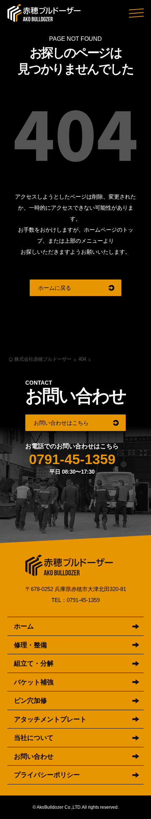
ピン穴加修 (30, 700)
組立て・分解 (34, 663)
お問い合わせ (34, 756)
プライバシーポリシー (47, 775)
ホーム (24, 626)
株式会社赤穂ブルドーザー (44, 13)
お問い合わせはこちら (61, 423)
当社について (34, 737)
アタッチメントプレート (50, 719)
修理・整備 (30, 645)
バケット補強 (34, 682)
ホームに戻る (54, 288)
